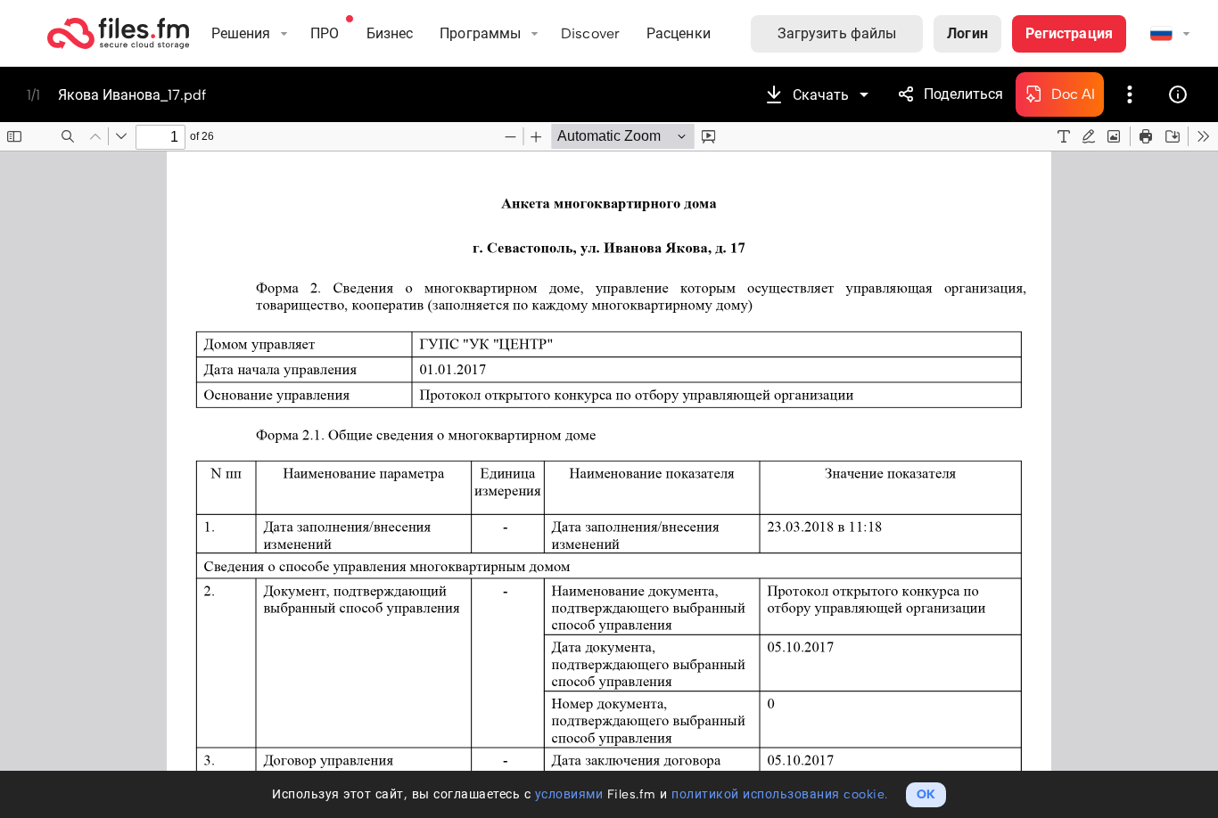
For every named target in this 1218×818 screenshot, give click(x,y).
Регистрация (1069, 33)
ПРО (324, 33)
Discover (590, 33)
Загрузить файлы (837, 33)
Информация (1178, 94)
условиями (569, 794)
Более (1129, 94)
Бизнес (390, 33)
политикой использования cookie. (779, 794)
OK (926, 794)
